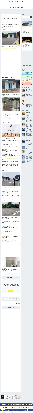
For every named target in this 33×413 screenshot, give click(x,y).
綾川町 (19, 303)
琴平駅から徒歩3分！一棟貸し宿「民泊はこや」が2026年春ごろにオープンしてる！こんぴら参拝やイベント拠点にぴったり (29, 96)
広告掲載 (18, 7)
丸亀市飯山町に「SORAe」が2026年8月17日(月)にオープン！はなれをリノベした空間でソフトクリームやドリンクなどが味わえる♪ (29, 142)
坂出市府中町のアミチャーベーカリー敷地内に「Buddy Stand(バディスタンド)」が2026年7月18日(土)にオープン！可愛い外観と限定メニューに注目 (29, 136)
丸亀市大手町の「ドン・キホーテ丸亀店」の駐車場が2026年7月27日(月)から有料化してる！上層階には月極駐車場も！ (29, 114)
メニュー (29, 412)
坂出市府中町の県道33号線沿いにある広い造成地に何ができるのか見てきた (29, 147)
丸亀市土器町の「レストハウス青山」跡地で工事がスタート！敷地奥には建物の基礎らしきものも (29, 157)
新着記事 (4, 412)
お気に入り (21, 7)
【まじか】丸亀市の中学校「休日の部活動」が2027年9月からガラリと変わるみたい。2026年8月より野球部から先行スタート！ (29, 125)
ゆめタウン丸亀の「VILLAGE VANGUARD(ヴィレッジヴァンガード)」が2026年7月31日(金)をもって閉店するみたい (29, 152)
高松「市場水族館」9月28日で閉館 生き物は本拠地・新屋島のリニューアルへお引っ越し (29, 105)
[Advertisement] (16, 10)
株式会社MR (17, 187)
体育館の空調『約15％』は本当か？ (28, 100)
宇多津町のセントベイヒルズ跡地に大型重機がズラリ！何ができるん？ (29, 161)
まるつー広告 (14, 7)
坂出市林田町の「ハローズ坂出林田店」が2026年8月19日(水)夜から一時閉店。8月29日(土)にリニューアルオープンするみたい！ (29, 119)
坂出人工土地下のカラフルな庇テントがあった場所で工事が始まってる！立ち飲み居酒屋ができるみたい (29, 91)
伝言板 (10, 7)
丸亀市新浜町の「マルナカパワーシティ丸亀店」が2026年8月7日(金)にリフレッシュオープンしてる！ (29, 130)
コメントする (11, 290)
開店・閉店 (18, 301)
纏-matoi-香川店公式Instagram (12, 240)
